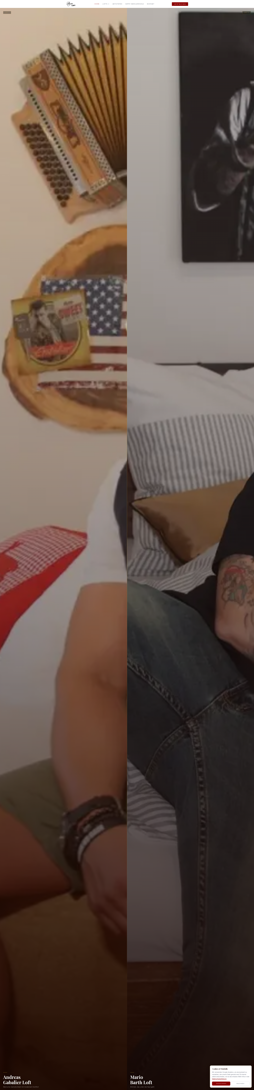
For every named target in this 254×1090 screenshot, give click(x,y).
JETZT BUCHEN (180, 4)
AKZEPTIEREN (221, 1083)
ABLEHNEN (240, 1083)
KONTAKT (150, 4)
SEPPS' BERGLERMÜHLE (134, 4)
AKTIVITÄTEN (117, 4)
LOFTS (105, 4)
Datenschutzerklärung (219, 1079)
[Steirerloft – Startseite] (71, 4)
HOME (97, 4)
